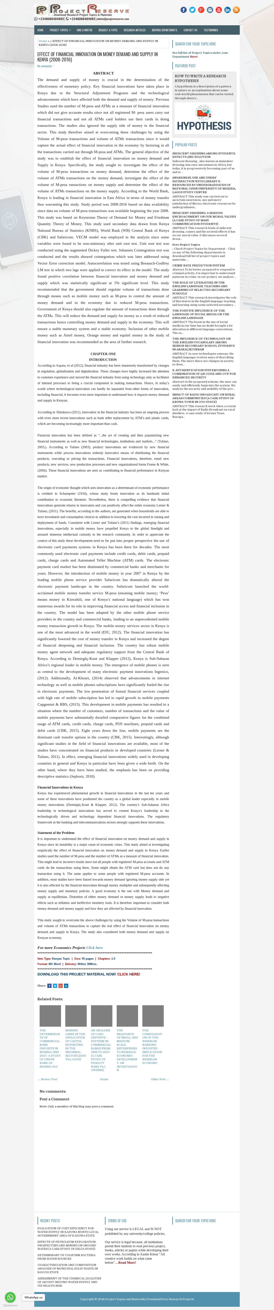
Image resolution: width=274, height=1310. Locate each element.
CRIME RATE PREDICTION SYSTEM (198, 265)
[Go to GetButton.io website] (10, 1305)
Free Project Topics (186, 244)
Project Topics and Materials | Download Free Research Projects (150, 1299)
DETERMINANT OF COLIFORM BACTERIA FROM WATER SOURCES (66, 1256)
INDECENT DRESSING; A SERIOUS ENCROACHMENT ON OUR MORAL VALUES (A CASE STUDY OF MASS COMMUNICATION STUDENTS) (204, 218)
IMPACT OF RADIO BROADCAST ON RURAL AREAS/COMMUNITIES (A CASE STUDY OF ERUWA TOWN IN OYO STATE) (203, 398)
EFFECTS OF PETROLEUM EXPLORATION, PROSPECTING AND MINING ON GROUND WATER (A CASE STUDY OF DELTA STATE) (66, 1245)
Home (40, 30)
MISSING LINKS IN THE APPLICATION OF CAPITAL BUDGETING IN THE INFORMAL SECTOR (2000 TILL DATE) (75, 1045)
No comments (44, 66)
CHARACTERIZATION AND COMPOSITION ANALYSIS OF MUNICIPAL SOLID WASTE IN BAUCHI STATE (67, 1268)
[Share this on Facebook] (49, 986)
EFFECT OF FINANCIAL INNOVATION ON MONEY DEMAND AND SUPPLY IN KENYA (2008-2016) (97, 56)
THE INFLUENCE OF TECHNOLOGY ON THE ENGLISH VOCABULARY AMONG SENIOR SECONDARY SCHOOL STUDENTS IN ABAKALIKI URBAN (203, 344)
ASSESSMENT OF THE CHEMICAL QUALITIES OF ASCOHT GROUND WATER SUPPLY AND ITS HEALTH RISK (69, 1282)
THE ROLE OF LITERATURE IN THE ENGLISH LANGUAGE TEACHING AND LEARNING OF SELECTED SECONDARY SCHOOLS (201, 288)
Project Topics (60, 29)
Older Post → (160, 1079)
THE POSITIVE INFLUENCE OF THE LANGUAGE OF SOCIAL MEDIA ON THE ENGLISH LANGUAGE (200, 314)
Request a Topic (108, 30)
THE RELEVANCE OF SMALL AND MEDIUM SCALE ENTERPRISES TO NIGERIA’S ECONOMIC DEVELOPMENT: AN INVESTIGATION (127, 1050)
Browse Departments (164, 30)
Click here (94, 948)
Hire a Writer (84, 30)
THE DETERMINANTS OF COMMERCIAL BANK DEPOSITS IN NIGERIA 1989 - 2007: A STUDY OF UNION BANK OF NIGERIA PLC (50, 1048)
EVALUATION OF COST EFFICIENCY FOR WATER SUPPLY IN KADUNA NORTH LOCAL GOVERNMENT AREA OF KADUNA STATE (68, 1232)
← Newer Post (47, 1079)
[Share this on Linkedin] (66, 986)
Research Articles (135, 30)
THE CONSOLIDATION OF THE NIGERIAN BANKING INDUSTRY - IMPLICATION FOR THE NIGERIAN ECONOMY (152, 1047)
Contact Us (190, 30)
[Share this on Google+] (60, 986)
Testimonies (211, 30)
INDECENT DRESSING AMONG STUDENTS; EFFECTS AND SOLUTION (204, 155)
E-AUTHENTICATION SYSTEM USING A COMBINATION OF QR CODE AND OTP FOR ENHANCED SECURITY (204, 374)
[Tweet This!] (55, 986)
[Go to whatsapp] (10, 1297)
